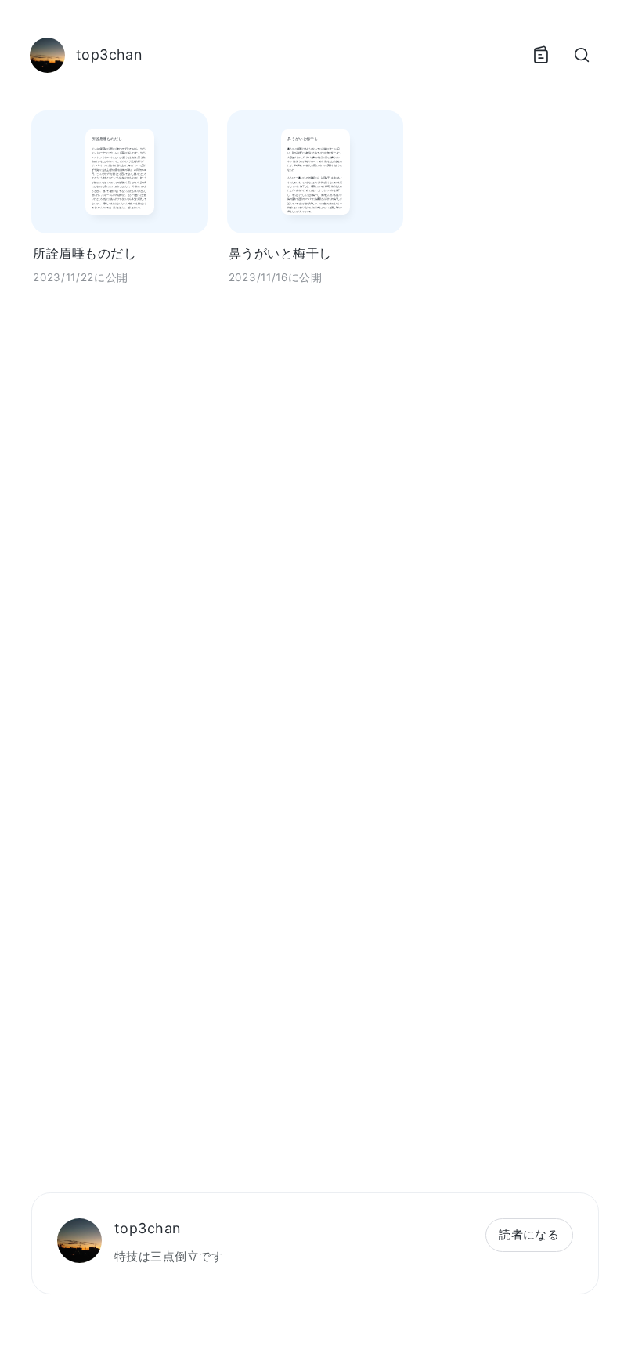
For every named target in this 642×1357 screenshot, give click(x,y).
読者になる (529, 1234)
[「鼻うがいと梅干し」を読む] (315, 171)
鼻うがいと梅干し (280, 253)
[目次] (540, 55)
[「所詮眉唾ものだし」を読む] (119, 171)
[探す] (581, 55)
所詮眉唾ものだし (84, 253)
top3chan (147, 1228)
